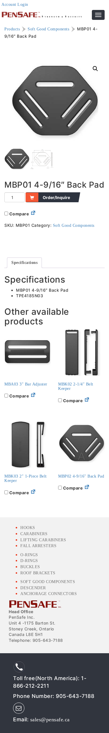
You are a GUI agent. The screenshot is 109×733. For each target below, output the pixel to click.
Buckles (30, 567)
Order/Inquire (56, 197)
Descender (33, 588)
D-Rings (29, 561)
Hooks (27, 527)
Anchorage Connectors (48, 594)
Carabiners (33, 534)
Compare (18, 213)
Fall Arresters (38, 546)
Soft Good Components (48, 29)
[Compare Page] (33, 214)
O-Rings (29, 555)
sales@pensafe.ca (50, 719)
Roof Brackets (38, 573)
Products (12, 29)
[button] (95, 68)
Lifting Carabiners (43, 540)
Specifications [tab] (24, 262)
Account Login (14, 4)
